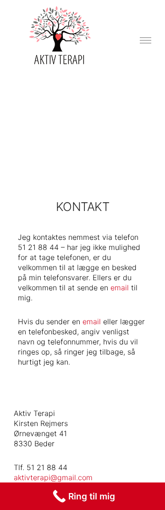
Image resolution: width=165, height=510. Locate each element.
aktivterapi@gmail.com (53, 477)
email (119, 287)
